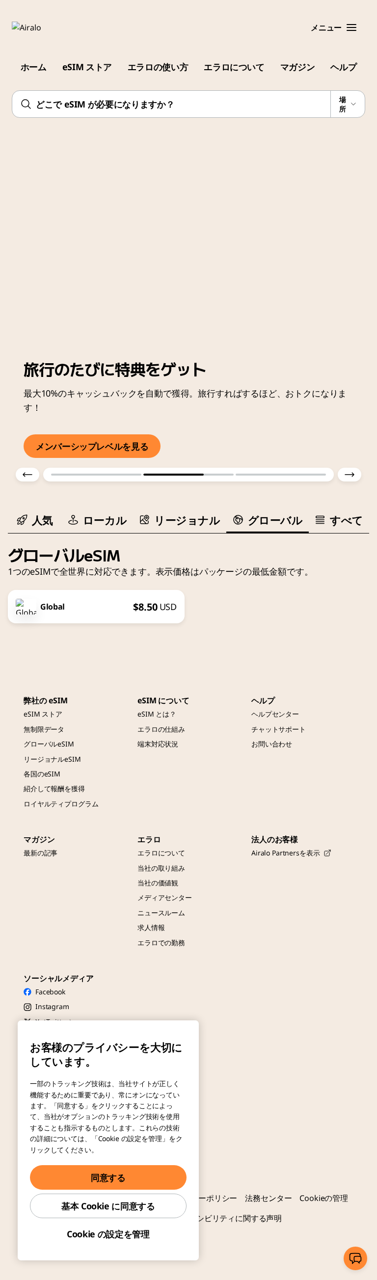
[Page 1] (96, 475)
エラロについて (234, 67)
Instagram (52, 1006)
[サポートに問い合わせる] (355, 1258)
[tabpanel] (188, 578)
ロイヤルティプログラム (61, 803)
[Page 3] (281, 475)
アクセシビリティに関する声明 (227, 1218)
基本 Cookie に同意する (108, 1206)
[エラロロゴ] (41, 27)
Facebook (50, 991)
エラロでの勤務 (161, 942)
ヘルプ (343, 67)
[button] (351, 27)
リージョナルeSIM (52, 759)
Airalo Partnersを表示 (285, 852)
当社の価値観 (157, 882)
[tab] (34, 520)
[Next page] (349, 474)
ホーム (34, 67)
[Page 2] (188, 475)
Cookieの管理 (323, 1198)
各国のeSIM (42, 773)
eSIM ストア (87, 67)
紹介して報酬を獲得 (54, 788)
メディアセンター (164, 897)
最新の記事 (40, 852)
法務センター (268, 1198)
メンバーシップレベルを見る (92, 446)
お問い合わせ (271, 743)
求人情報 (150, 927)
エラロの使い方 (158, 67)
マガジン (297, 67)
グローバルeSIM (49, 743)
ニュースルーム (161, 912)
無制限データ (44, 729)
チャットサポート (278, 729)
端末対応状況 (157, 743)
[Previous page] (27, 474)
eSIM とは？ (156, 714)
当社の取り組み (161, 868)
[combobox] (188, 104)
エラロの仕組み (161, 729)
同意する (108, 1177)
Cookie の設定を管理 (108, 1234)
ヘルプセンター (275, 714)
